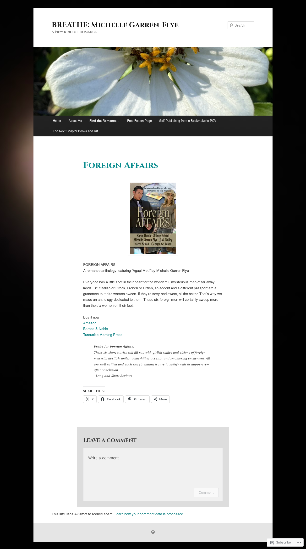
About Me (75, 120)
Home (57, 120)
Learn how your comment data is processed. (149, 513)
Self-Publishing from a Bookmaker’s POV (187, 120)
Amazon (89, 322)
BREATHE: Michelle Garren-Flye (115, 25)
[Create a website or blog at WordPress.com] (153, 532)
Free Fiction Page (139, 120)
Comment (206, 492)
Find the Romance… (104, 120)
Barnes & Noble (95, 328)
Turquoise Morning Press (102, 334)
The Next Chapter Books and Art (75, 131)
